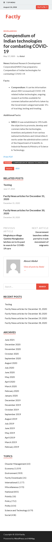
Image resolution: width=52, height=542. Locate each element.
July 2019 (9, 423)
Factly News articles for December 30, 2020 (26, 313)
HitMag (31, 538)
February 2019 (12, 446)
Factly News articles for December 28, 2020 (26, 323)
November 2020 (13, 349)
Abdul (22, 56)
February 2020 (12, 391)
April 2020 (10, 381)
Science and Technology (16, 510)
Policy (8, 501)
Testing (7, 184)
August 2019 (11, 419)
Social (8, 515)
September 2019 (13, 414)
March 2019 (11, 442)
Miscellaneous (10, 31)
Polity (8, 505)
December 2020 (12, 344)
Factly (13, 16)
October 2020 (12, 353)
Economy (9, 468)
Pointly (8, 496)
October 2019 (12, 409)
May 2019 (10, 433)
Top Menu (10, 2)
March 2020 (11, 386)
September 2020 (13, 358)
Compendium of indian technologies (30, 163)
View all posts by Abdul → (34, 268)
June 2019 (10, 428)
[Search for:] (26, 287)
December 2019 (12, 400)
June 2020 (10, 372)
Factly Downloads (13, 477)
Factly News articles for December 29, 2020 (26, 318)
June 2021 (10, 339)
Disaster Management (15, 463)
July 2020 (9, 367)
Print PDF (8, 156)
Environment (11, 473)
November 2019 (13, 405)
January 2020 (11, 395)
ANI (18, 168)
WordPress (19, 538)
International (11, 482)
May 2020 (10, 377)
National (9, 491)
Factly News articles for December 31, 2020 (26, 309)
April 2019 (10, 437)
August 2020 (11, 363)
